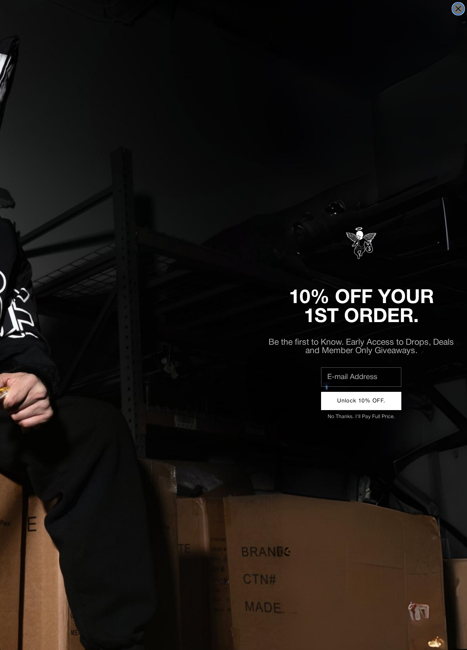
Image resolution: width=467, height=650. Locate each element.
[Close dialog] (458, 9)
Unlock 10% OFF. (361, 401)
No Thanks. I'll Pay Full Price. (361, 416)
